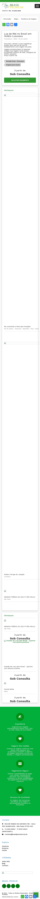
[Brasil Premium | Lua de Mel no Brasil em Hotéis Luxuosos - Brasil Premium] (13, 6)
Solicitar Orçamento (20, 80)
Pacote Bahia (9, 689)
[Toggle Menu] (37, 6)
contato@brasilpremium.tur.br (16, 834)
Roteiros (5, 848)
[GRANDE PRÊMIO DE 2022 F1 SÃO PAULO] (5, 592)
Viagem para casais (13, 65)
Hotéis (4, 850)
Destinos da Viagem (29, 19)
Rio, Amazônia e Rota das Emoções (17, 326)
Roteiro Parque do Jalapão (14, 574)
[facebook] (4, 886)
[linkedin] (9, 886)
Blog (3, 863)
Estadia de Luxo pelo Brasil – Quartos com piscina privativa (18, 667)
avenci (16, 897)
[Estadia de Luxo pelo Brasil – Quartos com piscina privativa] (20, 652)
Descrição (7, 19)
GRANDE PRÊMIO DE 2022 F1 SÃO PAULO (19, 597)
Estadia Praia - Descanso (15, 61)
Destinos (5, 846)
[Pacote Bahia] (5, 684)
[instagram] (18, 886)
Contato (5, 865)
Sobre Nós (6, 861)
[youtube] (13, 886)
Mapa (16, 19)
